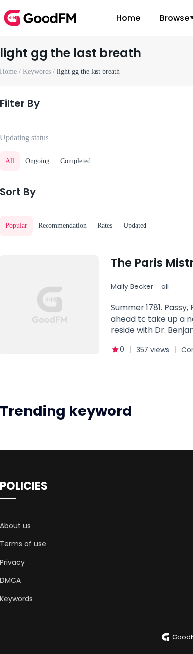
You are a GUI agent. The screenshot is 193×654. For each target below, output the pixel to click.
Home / (11, 71)
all (165, 286)
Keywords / (40, 71)
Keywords (16, 599)
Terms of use (23, 544)
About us (15, 526)
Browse (174, 18)
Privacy (12, 562)
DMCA (10, 580)
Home (128, 18)
